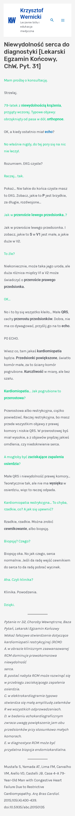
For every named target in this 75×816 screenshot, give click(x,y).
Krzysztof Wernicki (31, 13)
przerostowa (14, 398)
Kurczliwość (33, 371)
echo (49, 132)
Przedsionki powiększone (36, 358)
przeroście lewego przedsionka (39, 215)
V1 (38, 234)
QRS (64, 312)
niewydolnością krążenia (41, 105)
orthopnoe (55, 119)
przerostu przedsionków (33, 319)
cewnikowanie (15, 528)
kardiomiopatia (49, 351)
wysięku (56, 483)
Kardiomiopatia (16, 391)
